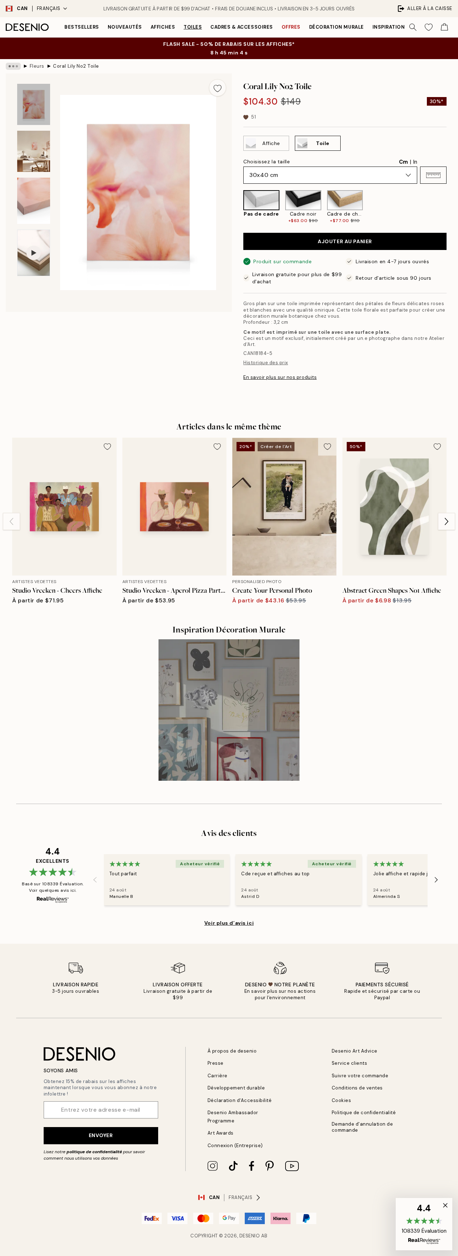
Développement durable (236, 1088)
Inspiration (388, 27)
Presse (216, 1063)
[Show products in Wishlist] (429, 27)
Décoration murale (336, 27)
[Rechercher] (413, 27)
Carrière (218, 1076)
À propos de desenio (232, 1051)
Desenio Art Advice (354, 1051)
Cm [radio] (403, 161)
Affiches (163, 27)
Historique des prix (265, 363)
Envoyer (101, 1135)
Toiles (193, 27)
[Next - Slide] (452, 206)
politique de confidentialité (94, 1152)
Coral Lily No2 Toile (76, 66)
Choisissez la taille (266, 161)
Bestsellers (81, 27)
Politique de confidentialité (364, 1113)
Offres (291, 27)
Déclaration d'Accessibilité (240, 1100)
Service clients (349, 1063)
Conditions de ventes (357, 1088)
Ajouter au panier (345, 241)
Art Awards (221, 1133)
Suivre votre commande (360, 1076)
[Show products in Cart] (444, 27)
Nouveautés (125, 27)
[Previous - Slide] (237, 206)
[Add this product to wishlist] (217, 87)
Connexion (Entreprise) (235, 1145)
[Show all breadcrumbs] (13, 66)
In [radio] (415, 161)
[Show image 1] (33, 104)
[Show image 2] (33, 151)
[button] (433, 175)
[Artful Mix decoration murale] (229, 710)
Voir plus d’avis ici (229, 923)
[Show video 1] (33, 253)
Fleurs (37, 66)
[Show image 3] (33, 201)
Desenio (249, 1236)
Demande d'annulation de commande (362, 1127)
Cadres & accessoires (241, 27)
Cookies (341, 1100)
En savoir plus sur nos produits (280, 377)
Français (48, 8)
